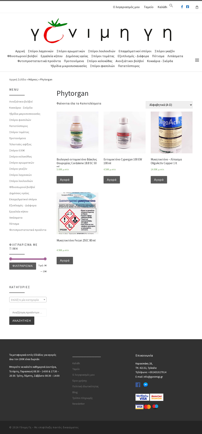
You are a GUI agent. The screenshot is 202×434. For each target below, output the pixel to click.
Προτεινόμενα (74, 61)
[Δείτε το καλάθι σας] (197, 7)
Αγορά (65, 179)
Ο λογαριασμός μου (126, 7)
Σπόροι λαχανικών (40, 51)
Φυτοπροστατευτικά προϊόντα (39, 61)
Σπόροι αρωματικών (71, 51)
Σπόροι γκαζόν (165, 51)
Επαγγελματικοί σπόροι (135, 51)
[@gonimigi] (187, 7)
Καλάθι (162, 7)
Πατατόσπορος (129, 66)
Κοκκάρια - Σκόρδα (160, 61)
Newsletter (78, 403)
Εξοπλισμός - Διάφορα (133, 56)
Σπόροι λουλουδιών (101, 51)
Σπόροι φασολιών (102, 66)
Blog (75, 392)
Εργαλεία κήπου (52, 56)
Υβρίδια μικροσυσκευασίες (69, 66)
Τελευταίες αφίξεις (20, 144)
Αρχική (20, 51)
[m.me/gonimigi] (182, 7)
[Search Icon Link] (171, 6)
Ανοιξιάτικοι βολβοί (130, 61)
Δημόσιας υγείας (77, 56)
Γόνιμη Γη (25, 427)
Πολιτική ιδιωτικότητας (85, 386)
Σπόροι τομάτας (102, 56)
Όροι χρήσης (79, 380)
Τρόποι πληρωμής (82, 398)
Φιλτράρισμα (22, 265)
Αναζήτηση (21, 320)
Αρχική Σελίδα (18, 79)
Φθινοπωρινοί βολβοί (22, 56)
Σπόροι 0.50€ (17, 150)
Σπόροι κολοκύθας (99, 61)
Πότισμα (158, 56)
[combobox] (28, 299)
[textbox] (27, 300)
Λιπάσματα (175, 56)
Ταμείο (148, 7)
